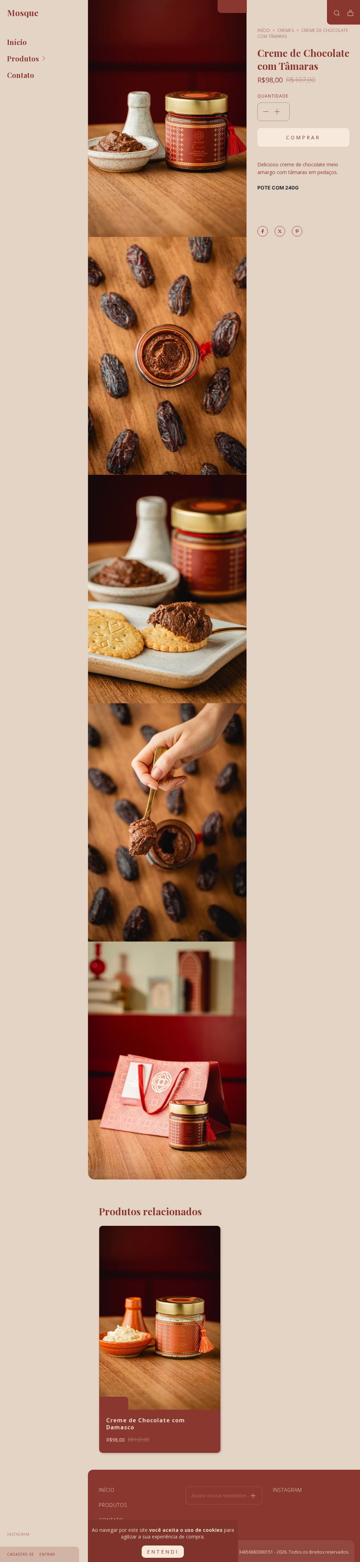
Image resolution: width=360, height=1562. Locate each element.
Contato (20, 75)
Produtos (23, 58)
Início (17, 42)
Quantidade (271, 96)
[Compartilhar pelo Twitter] (280, 232)
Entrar (47, 1554)
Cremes (285, 30)
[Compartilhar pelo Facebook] (262, 232)
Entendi (163, 1551)
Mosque (22, 12)
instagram (18, 1534)
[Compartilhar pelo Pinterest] (297, 232)
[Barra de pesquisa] (337, 13)
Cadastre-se (20, 1554)
